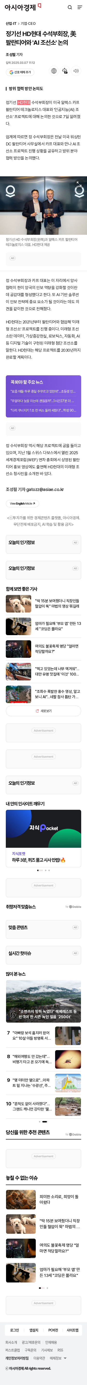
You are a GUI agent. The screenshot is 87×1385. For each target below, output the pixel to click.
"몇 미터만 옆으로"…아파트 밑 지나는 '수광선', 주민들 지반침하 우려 (32, 1085)
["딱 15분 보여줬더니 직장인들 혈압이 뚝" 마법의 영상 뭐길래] (18, 611)
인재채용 (51, 1342)
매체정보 (55, 1358)
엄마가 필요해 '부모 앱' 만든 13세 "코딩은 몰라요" (58, 626)
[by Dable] (73, 1134)
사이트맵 (72, 1330)
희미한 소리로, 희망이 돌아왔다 (59, 1199)
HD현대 (24, 102)
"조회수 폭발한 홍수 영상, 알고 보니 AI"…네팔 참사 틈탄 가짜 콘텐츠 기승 (57, 694)
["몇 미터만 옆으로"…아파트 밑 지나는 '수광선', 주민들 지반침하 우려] (68, 1091)
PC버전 (53, 1330)
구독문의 (30, 1349)
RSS (60, 1349)
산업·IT (11, 24)
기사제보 (47, 1349)
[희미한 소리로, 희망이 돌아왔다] (21, 1208)
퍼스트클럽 (12, 1349)
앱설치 (33, 1330)
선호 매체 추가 (22, 72)
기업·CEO (28, 24)
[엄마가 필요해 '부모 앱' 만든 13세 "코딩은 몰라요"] (18, 634)
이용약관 (39, 1358)
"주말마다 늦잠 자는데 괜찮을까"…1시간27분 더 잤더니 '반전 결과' (43, 401)
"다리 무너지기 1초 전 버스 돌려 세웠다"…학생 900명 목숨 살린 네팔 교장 (43, 410)
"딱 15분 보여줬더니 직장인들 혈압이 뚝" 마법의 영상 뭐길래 (57, 604)
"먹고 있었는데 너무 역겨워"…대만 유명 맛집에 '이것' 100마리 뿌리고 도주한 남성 (57, 672)
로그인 (14, 1330)
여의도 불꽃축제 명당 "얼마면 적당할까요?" (56, 649)
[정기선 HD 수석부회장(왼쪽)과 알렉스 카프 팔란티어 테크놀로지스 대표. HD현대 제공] (43, 205)
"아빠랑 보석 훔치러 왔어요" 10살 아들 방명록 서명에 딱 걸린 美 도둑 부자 (32, 1038)
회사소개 (11, 1342)
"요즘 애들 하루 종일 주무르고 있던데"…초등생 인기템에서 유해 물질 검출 (43, 391)
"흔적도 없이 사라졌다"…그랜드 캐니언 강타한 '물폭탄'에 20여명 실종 (31, 1109)
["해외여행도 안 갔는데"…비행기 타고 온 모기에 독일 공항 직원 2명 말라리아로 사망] (68, 1067)
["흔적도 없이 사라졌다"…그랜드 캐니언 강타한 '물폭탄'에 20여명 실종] (68, 1115)
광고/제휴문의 (31, 1342)
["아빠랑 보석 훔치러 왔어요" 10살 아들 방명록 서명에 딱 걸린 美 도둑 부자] (68, 1044)
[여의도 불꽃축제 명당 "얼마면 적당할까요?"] (18, 657)
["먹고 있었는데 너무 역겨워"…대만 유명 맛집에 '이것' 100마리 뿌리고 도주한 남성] (18, 679)
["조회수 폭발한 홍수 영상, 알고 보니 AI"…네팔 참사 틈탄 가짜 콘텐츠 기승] (18, 702)
